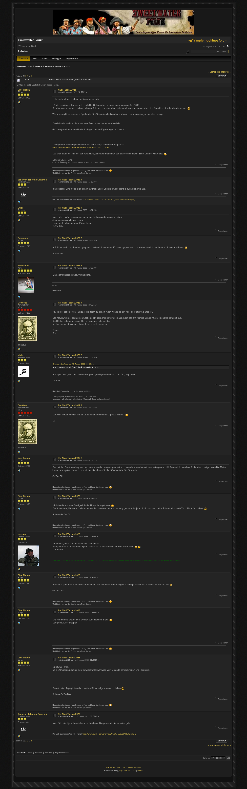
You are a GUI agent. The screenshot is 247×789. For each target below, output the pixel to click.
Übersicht (23, 58)
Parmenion (23, 238)
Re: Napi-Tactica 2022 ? (70, 179)
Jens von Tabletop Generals (32, 179)
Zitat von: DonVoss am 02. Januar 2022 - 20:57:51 (73, 364)
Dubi (20, 208)
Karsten (22, 534)
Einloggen (56, 58)
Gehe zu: (206, 758)
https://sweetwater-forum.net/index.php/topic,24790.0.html (80, 147)
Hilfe (35, 58)
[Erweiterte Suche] (187, 51)
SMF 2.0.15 (110, 767)
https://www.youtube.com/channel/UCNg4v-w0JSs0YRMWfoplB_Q (109, 199)
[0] (19, 103)
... (30, 76)
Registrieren (72, 58)
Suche (45, 58)
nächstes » (226, 72)
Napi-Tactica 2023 (67, 90)
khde (20, 355)
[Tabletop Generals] (19, 202)
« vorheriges (214, 72)
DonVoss (22, 302)
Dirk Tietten (24, 90)
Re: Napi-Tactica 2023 (69, 496)
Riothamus (23, 265)
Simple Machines (134, 767)
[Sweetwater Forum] (124, 34)
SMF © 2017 (121, 767)
